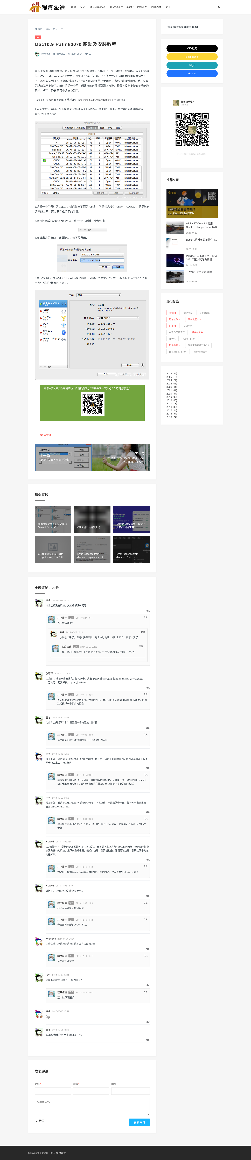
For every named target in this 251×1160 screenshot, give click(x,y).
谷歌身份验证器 (177, 332)
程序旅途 (45, 53)
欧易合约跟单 (200, 351)
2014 (169, 413)
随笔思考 (156, 7)
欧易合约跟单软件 (178, 351)
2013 (169, 417)
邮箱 (76, 1084)
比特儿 (172, 338)
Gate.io (192, 73)
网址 (113, 1083)
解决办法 (196, 332)
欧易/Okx (115, 7)
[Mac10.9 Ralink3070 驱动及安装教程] (92, 230)
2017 (169, 403)
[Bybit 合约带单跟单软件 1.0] (175, 244)
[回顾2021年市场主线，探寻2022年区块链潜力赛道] (175, 260)
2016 (169, 407)
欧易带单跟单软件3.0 (198, 345)
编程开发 (61, 53)
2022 (169, 386)
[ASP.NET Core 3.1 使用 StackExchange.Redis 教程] (175, 227)
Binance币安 (192, 56)
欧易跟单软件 (189, 338)
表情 (41, 1120)
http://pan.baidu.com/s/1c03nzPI (95, 99)
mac (38, 37)
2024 (169, 380)
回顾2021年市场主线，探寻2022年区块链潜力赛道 (201, 257)
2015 (169, 410)
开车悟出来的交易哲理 (199, 272)
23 (90, 53)
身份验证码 (204, 312)
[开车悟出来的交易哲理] (175, 276)
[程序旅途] (47, 7)
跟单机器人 (193, 319)
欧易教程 (173, 345)
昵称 (38, 1084)
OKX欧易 (192, 48)
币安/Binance (97, 7)
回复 (148, 610)
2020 (169, 393)
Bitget (129, 7)
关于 (168, 7)
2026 (169, 373)
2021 (169, 390)
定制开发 (142, 7)
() (47, 434)
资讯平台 (188, 325)
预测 (171, 312)
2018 (169, 400)
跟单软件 (173, 319)
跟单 (171, 325)
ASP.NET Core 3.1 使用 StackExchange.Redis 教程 (201, 225)
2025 (169, 376)
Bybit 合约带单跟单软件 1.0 (201, 239)
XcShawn (51, 938)
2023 (169, 383)
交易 (82, 7)
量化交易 (188, 312)
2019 (169, 396)
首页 (73, 7)
